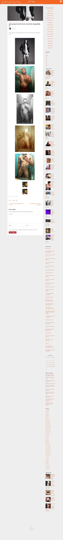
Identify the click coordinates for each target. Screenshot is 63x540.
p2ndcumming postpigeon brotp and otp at (50, 330)
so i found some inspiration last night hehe (52, 93)
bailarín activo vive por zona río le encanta (50, 284)
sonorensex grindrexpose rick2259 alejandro (49, 403)
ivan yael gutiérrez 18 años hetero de (50, 263)
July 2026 (47, 411)
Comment (11, 214)
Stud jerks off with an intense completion (53, 492)
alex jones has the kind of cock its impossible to (24, 25)
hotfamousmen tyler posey (52, 182)
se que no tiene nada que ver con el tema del (53, 109)
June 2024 (47, 459)
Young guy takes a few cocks (53, 498)
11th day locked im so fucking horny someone (50, 316)
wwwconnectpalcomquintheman (50, 255)
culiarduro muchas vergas (50, 286)
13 (50, 362)
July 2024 (47, 457)
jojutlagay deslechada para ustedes (50, 290)
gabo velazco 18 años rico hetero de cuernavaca (50, 399)
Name (10, 225)
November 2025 (48, 427)
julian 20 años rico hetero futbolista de (53, 143)
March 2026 (47, 419)
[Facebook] (12, 200)
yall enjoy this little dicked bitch (49, 267)
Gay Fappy (31, 528)
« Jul (46, 369)
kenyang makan (48, 248)
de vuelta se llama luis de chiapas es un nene (17, 204)
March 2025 (47, 442)
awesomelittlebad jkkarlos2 (50, 269)
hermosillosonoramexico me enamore (50, 276)
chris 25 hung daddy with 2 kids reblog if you (50, 294)
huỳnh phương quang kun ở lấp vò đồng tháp (50, 252)
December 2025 (48, 425)
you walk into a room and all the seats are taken (50, 393)
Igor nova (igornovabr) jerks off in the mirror (50, 323)
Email (27, 225)
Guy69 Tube (9, 2)
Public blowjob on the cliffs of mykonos (50, 336)
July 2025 (47, 434)
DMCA (20, 4)
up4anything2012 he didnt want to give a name (50, 304)
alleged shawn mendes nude (52, 202)
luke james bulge (52, 383)
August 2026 (48, 410)
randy (52, 158)
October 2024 (48, 451)
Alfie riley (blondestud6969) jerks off (53, 476)
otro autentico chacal (52, 174)
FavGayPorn (6, 1)
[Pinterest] (14, 200)
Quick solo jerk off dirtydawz (50, 326)
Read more (47, 78)
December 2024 (48, 448)
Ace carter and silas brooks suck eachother (50, 350)
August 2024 (48, 455)
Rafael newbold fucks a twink (50, 381)
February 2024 (48, 467)
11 (47, 362)
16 (54, 362)
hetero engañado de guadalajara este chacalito (50, 346)
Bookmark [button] (8, 4)
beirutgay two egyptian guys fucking (50, 375)
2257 (2, 5)
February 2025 (48, 444)
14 (51, 362)
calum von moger (48, 332)
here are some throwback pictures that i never (53, 211)
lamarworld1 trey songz (49, 319)
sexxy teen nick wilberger (49, 297)
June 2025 (47, 436)
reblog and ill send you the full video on (50, 259)
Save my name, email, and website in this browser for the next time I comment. (23, 229)
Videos (47, 65)
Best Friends (16, 4)
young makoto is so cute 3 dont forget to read (52, 133)
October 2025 (48, 429)
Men (20, 22)
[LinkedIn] (17, 200)
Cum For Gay (19, 2)
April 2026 (47, 417)
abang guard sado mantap (50, 396)
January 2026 (48, 423)
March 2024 (47, 465)
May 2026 (47, 415)
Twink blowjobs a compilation (50, 390)
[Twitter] (10, 200)
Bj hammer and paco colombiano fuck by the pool (50, 386)
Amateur (12, 22)
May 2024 (47, 461)
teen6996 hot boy (52, 125)
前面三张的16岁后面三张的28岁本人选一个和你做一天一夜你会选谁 (50, 312)
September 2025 (48, 430)
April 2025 (47, 440)
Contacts (5, 5)
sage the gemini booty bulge (53, 102)
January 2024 (48, 468)
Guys (18, 22)
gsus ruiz (47, 343)
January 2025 (48, 446)
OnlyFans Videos (11, 1)
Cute (14, 22)
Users (12, 4)
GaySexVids (14, 2)
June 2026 (47, 413)
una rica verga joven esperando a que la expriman (50, 308)
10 (46, 362)
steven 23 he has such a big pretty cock (50, 280)
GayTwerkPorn (3, 4)
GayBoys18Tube (4, 2)
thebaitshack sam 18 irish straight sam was (53, 117)
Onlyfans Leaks (17, 1)
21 (51, 364)
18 (47, 364)
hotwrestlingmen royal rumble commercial (33, 204)
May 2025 (47, 438)
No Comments (15, 196)
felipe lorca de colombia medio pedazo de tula (53, 83)
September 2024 (48, 453)
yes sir (52, 228)
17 (46, 364)
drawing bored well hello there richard (52, 152)
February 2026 (48, 421)
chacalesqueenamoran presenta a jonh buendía (49, 300)
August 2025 (48, 432)
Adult (9, 22)
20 (50, 364)
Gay (16, 22)
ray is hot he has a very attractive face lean (53, 166)
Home (2, 1)
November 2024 (48, 449)
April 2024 (47, 463)
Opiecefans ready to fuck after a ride (49, 340)
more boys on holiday (49, 272)
